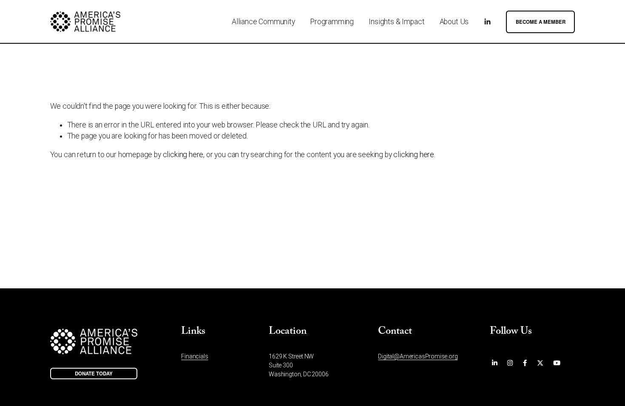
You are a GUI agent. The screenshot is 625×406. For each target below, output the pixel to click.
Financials (194, 356)
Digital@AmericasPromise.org (417, 356)
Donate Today (94, 373)
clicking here (183, 154)
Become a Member (540, 21)
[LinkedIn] (487, 21)
